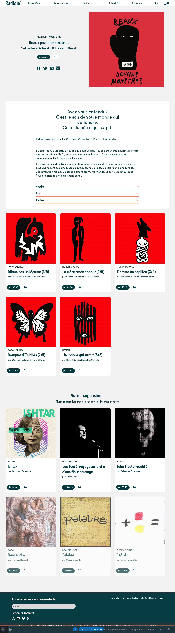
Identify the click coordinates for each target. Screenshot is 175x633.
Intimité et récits (110, 401)
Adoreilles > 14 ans (89, 139)
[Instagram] (13, 617)
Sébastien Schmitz (36, 48)
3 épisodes (68, 570)
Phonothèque (34, 3)
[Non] (172, 627)
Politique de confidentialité (91, 629)
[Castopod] (18, 617)
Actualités (114, 3)
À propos (137, 3)
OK (75, 629)
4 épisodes (13, 487)
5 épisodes (43, 57)
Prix (38, 193)
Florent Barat (65, 48)
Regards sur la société (85, 401)
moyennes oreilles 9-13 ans (60, 139)
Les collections (62, 3)
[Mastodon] (23, 618)
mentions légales (130, 598)
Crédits (40, 186)
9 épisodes (68, 487)
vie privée (115, 598)
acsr (161, 598)
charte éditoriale (148, 598)
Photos (40, 200)
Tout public (109, 139)
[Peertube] (28, 617)
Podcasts (88, 3)
